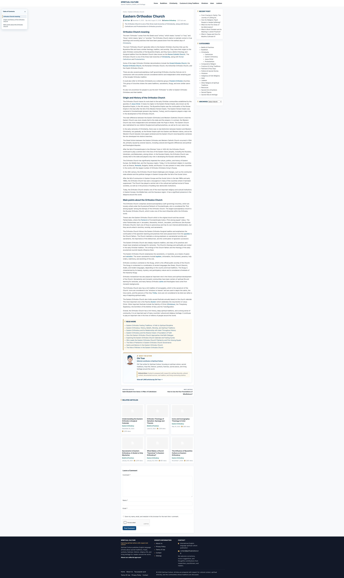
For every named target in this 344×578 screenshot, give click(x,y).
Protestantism (139, 59)
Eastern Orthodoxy (170, 20)
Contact (158, 553)
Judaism (219, 3)
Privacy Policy (161, 546)
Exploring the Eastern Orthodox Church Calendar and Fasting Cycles (150, 338)
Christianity (173, 3)
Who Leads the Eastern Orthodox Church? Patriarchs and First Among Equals (153, 340)
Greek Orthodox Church (178, 63)
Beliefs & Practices (153, 426)
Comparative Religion (208, 64)
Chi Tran (127, 20)
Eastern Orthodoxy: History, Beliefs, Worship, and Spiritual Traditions (150, 328)
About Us (159, 543)
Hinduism (204, 3)
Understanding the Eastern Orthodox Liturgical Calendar (132, 421)
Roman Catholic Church (176, 54)
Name (125, 500)
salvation (129, 256)
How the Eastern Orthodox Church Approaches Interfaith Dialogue (149, 335)
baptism (158, 256)
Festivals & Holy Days (208, 68)
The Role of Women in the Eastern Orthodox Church (144, 347)
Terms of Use (160, 549)
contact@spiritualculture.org (189, 552)
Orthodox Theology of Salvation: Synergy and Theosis (155, 421)
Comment (126, 475)
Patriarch (144, 220)
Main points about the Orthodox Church (13, 25)
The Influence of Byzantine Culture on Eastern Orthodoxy (182, 453)
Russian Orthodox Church (132, 66)
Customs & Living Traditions (189, 3)
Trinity (154, 293)
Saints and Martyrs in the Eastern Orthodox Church (144, 345)
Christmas (171, 304)
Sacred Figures (206, 92)
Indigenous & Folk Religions (210, 76)
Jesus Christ (135, 104)
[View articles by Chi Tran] (130, 360)
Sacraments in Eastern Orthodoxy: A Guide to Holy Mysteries (132, 453)
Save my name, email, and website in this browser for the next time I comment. (152, 516)
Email (125, 508)
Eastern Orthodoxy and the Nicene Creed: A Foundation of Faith (149, 333)
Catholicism (209, 54)
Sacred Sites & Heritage (209, 95)
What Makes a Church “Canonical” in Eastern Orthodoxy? (155, 453)
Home (156, 3)
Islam (212, 3)
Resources (204, 87)
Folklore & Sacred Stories (209, 71)
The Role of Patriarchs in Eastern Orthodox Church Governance (148, 343)
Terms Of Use (125, 575)
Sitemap (159, 556)
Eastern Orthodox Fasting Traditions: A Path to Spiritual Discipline (149, 325)
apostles (187, 234)
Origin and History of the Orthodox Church (14, 20)
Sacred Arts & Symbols (209, 90)
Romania (138, 165)
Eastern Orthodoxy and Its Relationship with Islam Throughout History (151, 330)
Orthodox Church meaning (11, 16)
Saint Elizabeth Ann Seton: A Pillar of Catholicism (139, 392)
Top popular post (140, 572)
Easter (153, 302)
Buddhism (163, 3)
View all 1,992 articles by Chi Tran (149, 379)
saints (161, 281)
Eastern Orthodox (176, 81)
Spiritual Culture (129, 2)
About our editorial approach (131, 557)
